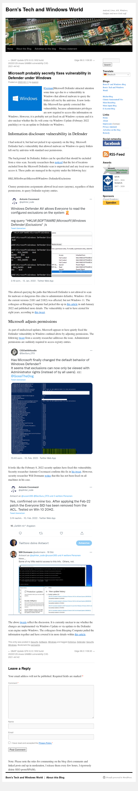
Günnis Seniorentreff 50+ (113, 99)
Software (43, 641)
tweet (22, 337)
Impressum (107, 123)
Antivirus (72, 641)
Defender (81, 641)
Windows (52, 641)
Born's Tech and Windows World (44, 9)
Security (34, 641)
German (48, 88)
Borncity (106, 132)
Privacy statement (68, 48)
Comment (13, 682)
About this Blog (23, 48)
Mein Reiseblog (109, 102)
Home (10, 48)
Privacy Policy (45, 742)
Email (10, 732)
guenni (35, 82)
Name (11, 721)
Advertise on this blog (45, 48)
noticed (59, 162)
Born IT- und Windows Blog (114, 84)
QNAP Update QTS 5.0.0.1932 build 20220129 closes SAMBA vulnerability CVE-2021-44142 (28, 63)
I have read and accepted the (32, 743)
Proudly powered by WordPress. (119, 777)
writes (48, 475)
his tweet (76, 471)
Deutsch (111, 74)
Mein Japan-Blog (110, 105)
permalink (35, 644)
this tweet (40, 312)
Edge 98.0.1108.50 (85, 60)
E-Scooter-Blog (109, 108)
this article (72, 304)
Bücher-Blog (108, 96)
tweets (23, 622)
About (105, 120)
